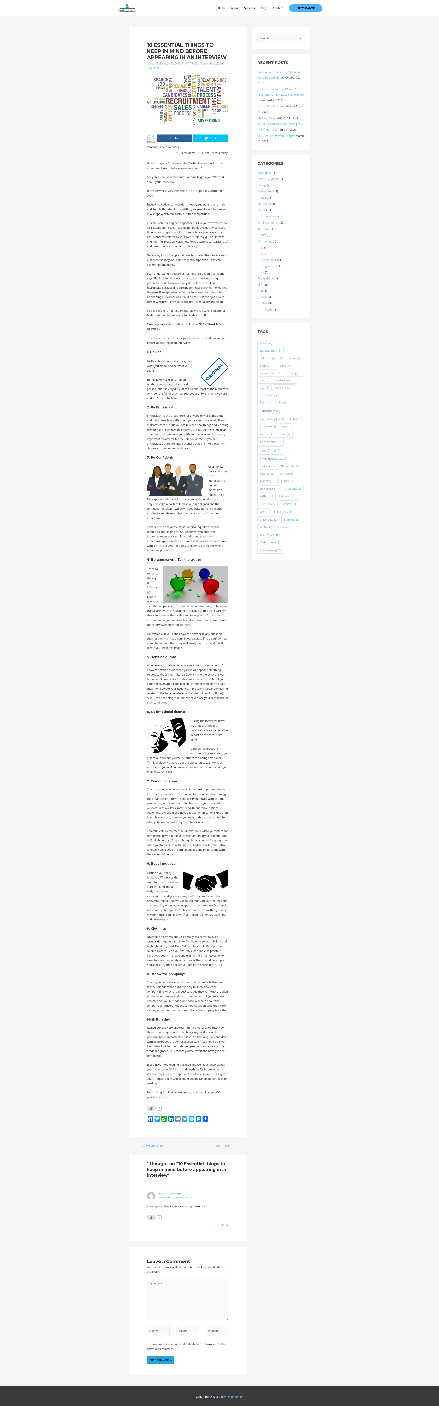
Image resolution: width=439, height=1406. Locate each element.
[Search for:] (281, 38)
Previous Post (153, 1146)
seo (264, 511)
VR (262, 272)
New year (267, 473)
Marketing (264, 204)
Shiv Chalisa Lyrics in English (276, 136)
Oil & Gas (287, 473)
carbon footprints (271, 358)
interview (268, 426)
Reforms (285, 496)
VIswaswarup (270, 550)
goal (264, 387)
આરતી (268, 310)
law (285, 426)
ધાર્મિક (264, 303)
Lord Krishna (270, 442)
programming (269, 488)
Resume (289, 504)
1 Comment (154, 67)
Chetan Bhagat (267, 118)
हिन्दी (263, 235)
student (266, 527)
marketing (267, 466)
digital (285, 365)
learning (267, 434)
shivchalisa (268, 520)
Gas (264, 380)
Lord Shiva (270, 450)
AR (262, 254)
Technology (264, 241)
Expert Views (269, 216)
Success (284, 527)
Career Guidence (157, 63)
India (294, 419)
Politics (262, 210)
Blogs (264, 8)
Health (265, 198)
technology (269, 534)
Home (222, 8)
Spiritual (263, 229)
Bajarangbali (270, 351)
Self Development (268, 222)
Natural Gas (290, 466)
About (235, 8)
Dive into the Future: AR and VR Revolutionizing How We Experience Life (280, 94)
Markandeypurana (273, 458)
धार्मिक (260, 284)
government (284, 387)
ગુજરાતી (262, 297)
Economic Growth (271, 373)
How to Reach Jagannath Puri (276, 106)
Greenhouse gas (271, 395)
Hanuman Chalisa (274, 402)
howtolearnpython (272, 419)
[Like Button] (151, 1108)
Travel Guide (265, 278)
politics (287, 481)
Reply (224, 1225)
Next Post (224, 1146)
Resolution (267, 504)
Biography (264, 173)
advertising (268, 343)
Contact (278, 8)
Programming (269, 266)
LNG (285, 434)
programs (293, 488)
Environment (265, 191)
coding (266, 366)
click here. (162, 1097)
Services (249, 8)
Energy (261, 185)
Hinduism (270, 411)
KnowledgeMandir (231, 1397)
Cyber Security (270, 260)
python (266, 496)
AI (262, 247)
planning (267, 481)
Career (294, 358)
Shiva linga (283, 511)
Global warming (284, 380)
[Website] (217, 1331)
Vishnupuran (270, 542)
